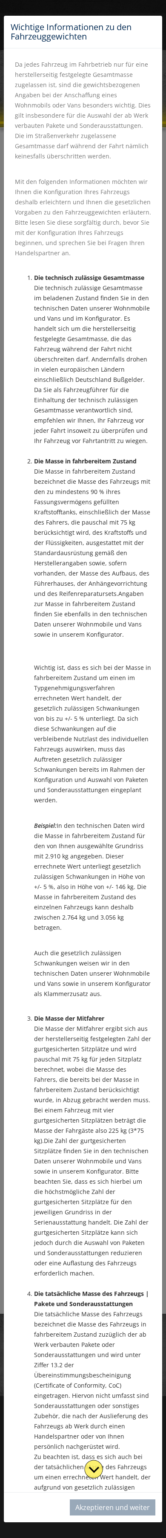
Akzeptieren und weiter (112, 1507)
